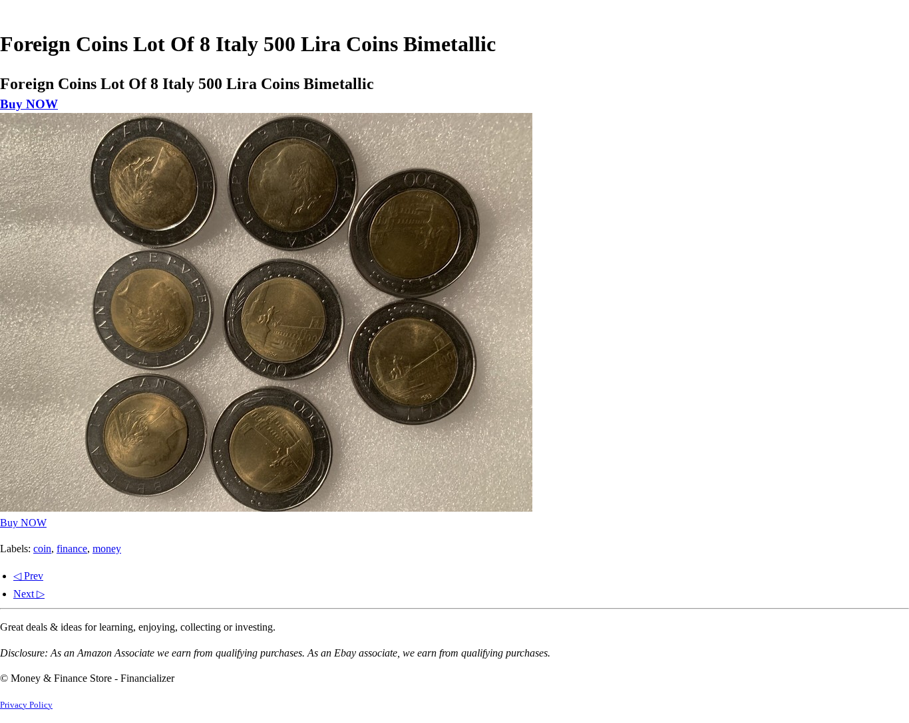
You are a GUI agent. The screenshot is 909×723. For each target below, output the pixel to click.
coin (42, 548)
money (106, 548)
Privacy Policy (26, 705)
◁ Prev (28, 575)
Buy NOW (29, 104)
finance (72, 548)
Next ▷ (29, 593)
